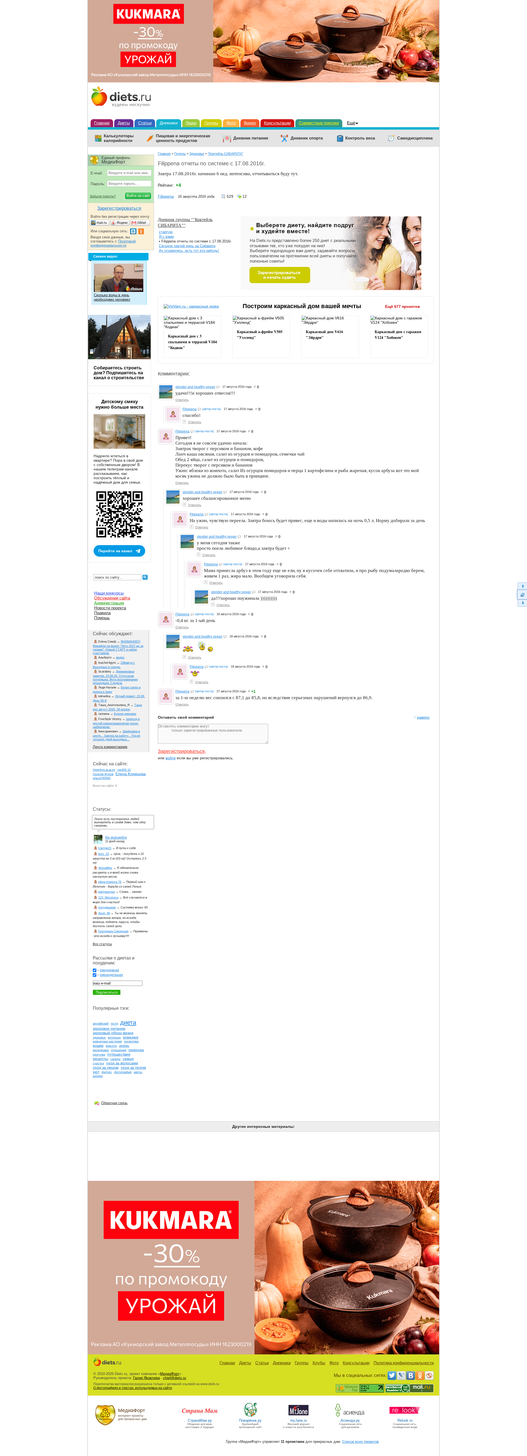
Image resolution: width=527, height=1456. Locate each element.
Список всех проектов (360, 1442)
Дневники (169, 123)
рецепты (100, 1058)
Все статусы (102, 944)
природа (136, 1050)
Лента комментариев (110, 747)
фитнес (107, 1072)
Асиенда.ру (350, 1420)
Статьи (145, 123)
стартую (166, 232)
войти (171, 758)
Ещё (351, 123)
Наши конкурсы (109, 593)
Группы (211, 123)
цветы (138, 1072)
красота (111, 1045)
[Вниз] (522, 603)
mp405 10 (124, 769)
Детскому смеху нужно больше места (119, 404)
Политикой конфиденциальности (113, 243)
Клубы (319, 1362)
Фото (231, 123)
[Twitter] (392, 1375)
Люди (191, 123)
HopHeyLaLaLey (104, 769)
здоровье (99, 1037)
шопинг (98, 1076)
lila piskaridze (116, 837)
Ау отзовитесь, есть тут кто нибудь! (189, 251)
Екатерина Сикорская (113, 931)
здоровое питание (109, 1028)
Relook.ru (405, 1420)
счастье (98, 1063)
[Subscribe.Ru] (429, 1375)
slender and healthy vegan (195, 387)
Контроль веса (360, 138)
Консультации (277, 123)
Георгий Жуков (103, 774)
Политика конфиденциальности (404, 1362)
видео (120, 657)
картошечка (106, 891)
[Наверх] (522, 585)
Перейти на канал (115, 551)
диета (128, 1022)
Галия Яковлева (146, 1378)
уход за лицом (106, 1067)
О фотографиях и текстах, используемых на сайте (132, 1388)
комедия (130, 1037)
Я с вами (166, 237)
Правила (102, 612)
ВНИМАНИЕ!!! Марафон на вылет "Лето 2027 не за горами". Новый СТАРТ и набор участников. (118, 647)
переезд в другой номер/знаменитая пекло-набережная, (116, 723)
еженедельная (111, 975)
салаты (115, 1059)
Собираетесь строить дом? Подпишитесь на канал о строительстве (119, 373)
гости (114, 1023)
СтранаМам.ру (200, 1420)
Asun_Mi (104, 913)
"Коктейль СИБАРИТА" (225, 154)
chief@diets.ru (174, 1378)
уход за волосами (122, 1063)
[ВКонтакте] (410, 1375)
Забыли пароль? (103, 196)
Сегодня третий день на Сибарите (187, 246)
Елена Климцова (131, 774)
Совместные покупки (319, 123)
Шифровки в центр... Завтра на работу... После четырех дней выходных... (116, 735)
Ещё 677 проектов (402, 306)
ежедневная (109, 970)
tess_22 (103, 853)
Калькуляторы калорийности (119, 138)
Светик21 (104, 848)
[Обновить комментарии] (522, 594)
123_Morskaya (108, 897)
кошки (98, 1045)
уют (96, 1072)
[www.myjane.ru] (298, 1416)
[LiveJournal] (401, 1375)
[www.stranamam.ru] (200, 1416)
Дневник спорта (307, 138)
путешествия (118, 1054)
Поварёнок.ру (250, 1420)
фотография (122, 1072)
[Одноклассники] (420, 1375)
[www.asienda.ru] (350, 1416)
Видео (250, 123)
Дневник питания (250, 138)
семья (128, 1058)
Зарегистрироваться (181, 751)
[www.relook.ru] (405, 1416)
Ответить (182, 399)
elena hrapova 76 (109, 881)
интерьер (114, 1037)
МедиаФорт (169, 1374)
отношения (118, 1050)
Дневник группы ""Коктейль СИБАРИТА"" (185, 222)
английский (100, 1023)
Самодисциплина (415, 138)
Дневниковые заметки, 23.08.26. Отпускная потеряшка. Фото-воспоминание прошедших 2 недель (115, 677)
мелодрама (101, 1050)
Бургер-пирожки (125, 713)
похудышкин (107, 907)
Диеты (124, 123)
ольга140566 (101, 778)
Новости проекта (110, 608)
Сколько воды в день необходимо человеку (112, 297)
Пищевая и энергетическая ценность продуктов (183, 138)
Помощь (102, 617)
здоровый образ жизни (113, 1033)
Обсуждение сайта (112, 598)
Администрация (109, 603)
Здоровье (196, 154)
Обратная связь (114, 1103)
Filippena (166, 196)
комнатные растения (107, 1041)
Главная (102, 123)
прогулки (99, 1054)
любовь (124, 1045)
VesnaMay (105, 867)
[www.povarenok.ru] (250, 1416)
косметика (131, 1041)
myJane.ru (298, 1420)
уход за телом (133, 1067)
